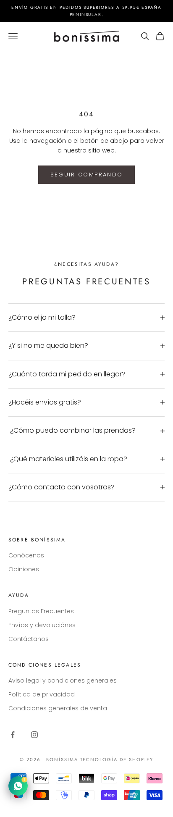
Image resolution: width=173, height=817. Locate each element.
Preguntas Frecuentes (41, 611)
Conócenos (26, 555)
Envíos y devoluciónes (42, 625)
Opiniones (23, 569)
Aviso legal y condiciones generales (62, 680)
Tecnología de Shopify (117, 759)
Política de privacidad (41, 694)
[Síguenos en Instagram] (34, 734)
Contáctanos (28, 639)
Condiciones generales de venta (57, 708)
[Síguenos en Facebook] (12, 734)
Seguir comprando (86, 175)
